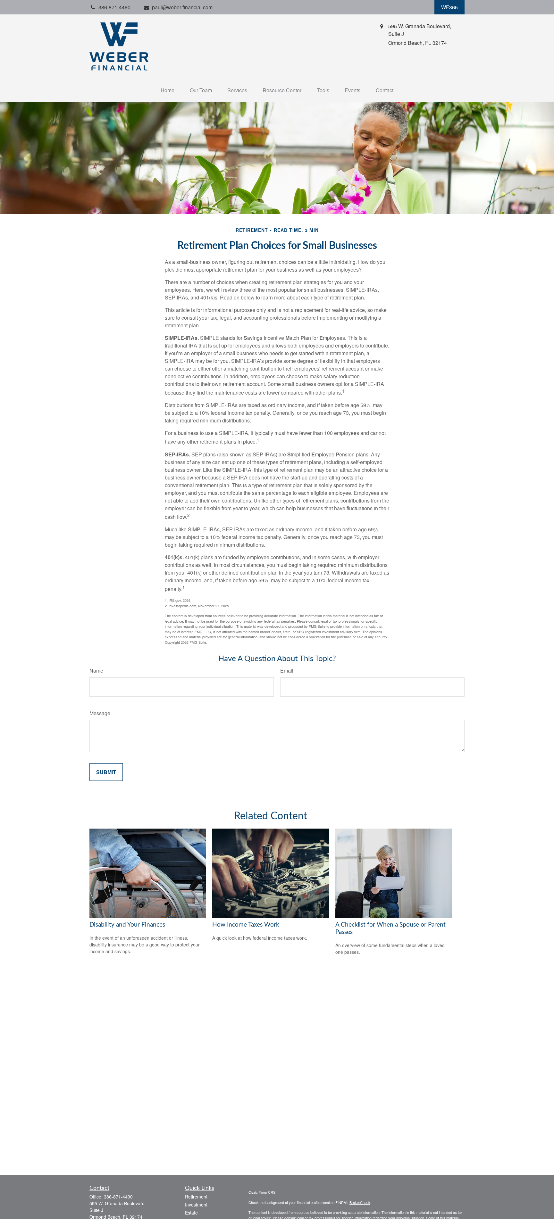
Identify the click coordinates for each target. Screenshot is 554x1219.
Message (99, 713)
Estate (191, 1212)
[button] (167, 90)
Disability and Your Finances (127, 925)
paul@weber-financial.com (182, 7)
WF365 (449, 7)
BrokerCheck (359, 1202)
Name (96, 670)
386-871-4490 (118, 1196)
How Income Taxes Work (245, 925)
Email (286, 670)
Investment (196, 1204)
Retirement (196, 1196)
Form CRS (267, 1192)
